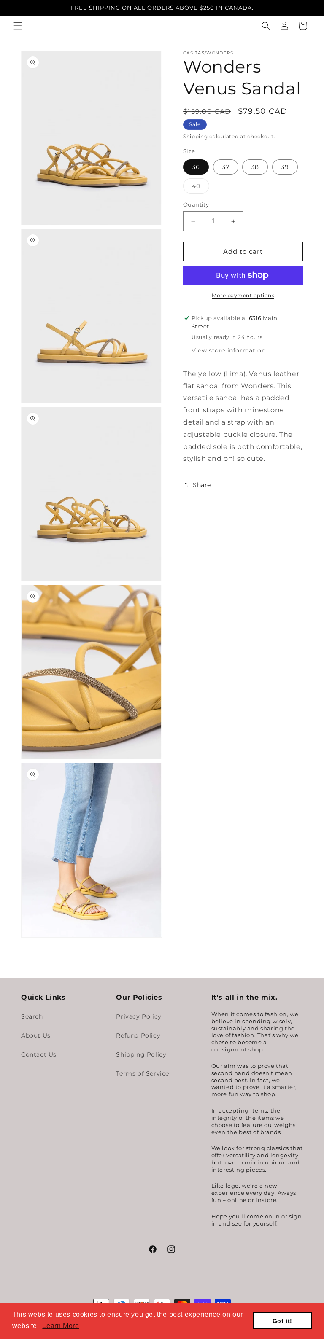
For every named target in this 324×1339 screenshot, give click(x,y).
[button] (17, 25)
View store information (228, 350)
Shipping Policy (141, 1054)
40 (200, 188)
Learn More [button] (60, 1325)
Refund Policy (138, 1035)
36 (196, 167)
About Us (36, 1035)
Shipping (195, 136)
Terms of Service (142, 1073)
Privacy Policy (138, 1016)
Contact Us (39, 1054)
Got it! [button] (282, 1320)
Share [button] (202, 485)
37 (226, 167)
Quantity (196, 204)
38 (255, 167)
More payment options (243, 295)
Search (32, 1016)
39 (285, 167)
